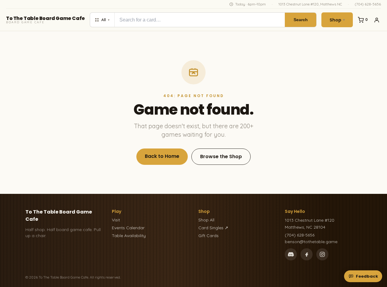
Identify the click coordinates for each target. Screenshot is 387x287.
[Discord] (291, 254)
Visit (116, 220)
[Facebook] (307, 254)
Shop (337, 20)
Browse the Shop (221, 156)
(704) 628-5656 (368, 4)
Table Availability (129, 235)
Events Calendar (128, 227)
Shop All (206, 220)
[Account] (376, 20)
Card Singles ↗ (213, 227)
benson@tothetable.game (311, 241)
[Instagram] (322, 254)
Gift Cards (208, 235)
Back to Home (162, 156)
